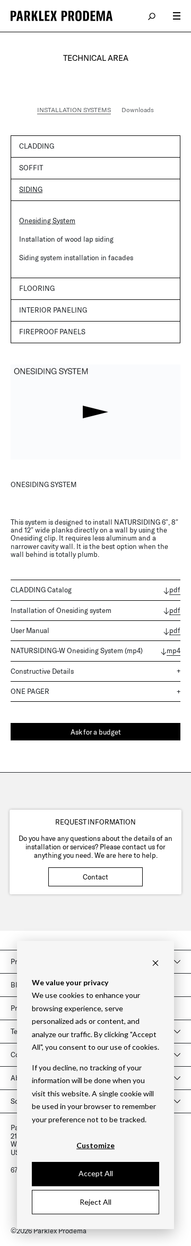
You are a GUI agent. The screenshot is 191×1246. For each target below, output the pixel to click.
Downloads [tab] (137, 109)
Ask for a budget (96, 732)
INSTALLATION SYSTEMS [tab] (74, 109)
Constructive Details (42, 671)
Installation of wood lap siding (66, 239)
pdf (174, 590)
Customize (95, 1145)
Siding (30, 189)
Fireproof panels (52, 331)
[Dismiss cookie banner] (155, 962)
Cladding (36, 146)
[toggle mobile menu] (176, 16)
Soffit (31, 167)
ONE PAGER (30, 691)
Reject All (95, 1201)
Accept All (96, 1173)
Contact (95, 877)
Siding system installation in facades (76, 257)
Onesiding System (47, 220)
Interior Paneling (53, 310)
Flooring (37, 288)
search (152, 16)
